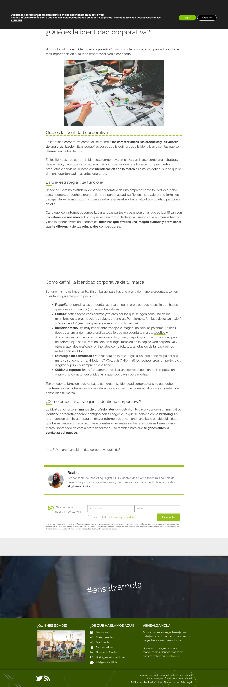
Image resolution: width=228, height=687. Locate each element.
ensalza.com (173, 656)
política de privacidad (121, 517)
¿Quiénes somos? (52, 625)
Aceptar (187, 17)
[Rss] (47, 678)
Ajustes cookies (171, 682)
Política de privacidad (142, 682)
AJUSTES (16, 20)
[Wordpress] (54, 679)
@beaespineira (80, 486)
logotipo (159, 332)
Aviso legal (186, 682)
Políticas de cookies (123, 17)
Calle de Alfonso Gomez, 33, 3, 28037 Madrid (169, 678)
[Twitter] (39, 678)
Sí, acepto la (113, 517)
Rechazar (207, 17)
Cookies (158, 682)
